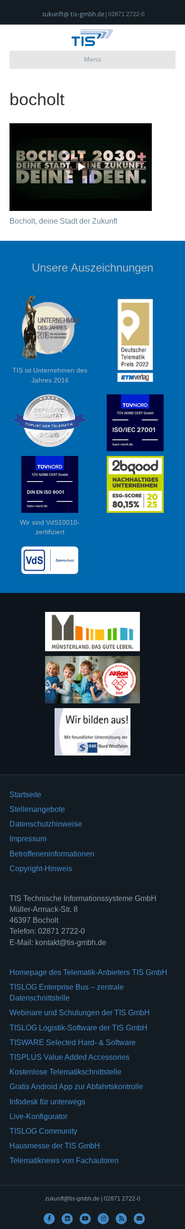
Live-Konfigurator (38, 1116)
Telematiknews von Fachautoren (64, 1160)
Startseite (25, 795)
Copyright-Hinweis (40, 869)
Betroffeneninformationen (51, 854)
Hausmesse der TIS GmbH (54, 1146)
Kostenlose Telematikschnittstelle (65, 1072)
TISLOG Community (43, 1131)
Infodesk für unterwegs (47, 1102)
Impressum (27, 839)
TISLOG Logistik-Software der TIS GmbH (78, 1028)
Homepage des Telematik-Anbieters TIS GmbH (88, 972)
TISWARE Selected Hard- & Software (72, 1042)
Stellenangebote (37, 809)
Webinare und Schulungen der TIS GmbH (79, 1013)
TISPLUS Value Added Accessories (69, 1057)
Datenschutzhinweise (45, 824)
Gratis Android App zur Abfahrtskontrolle (76, 1087)
